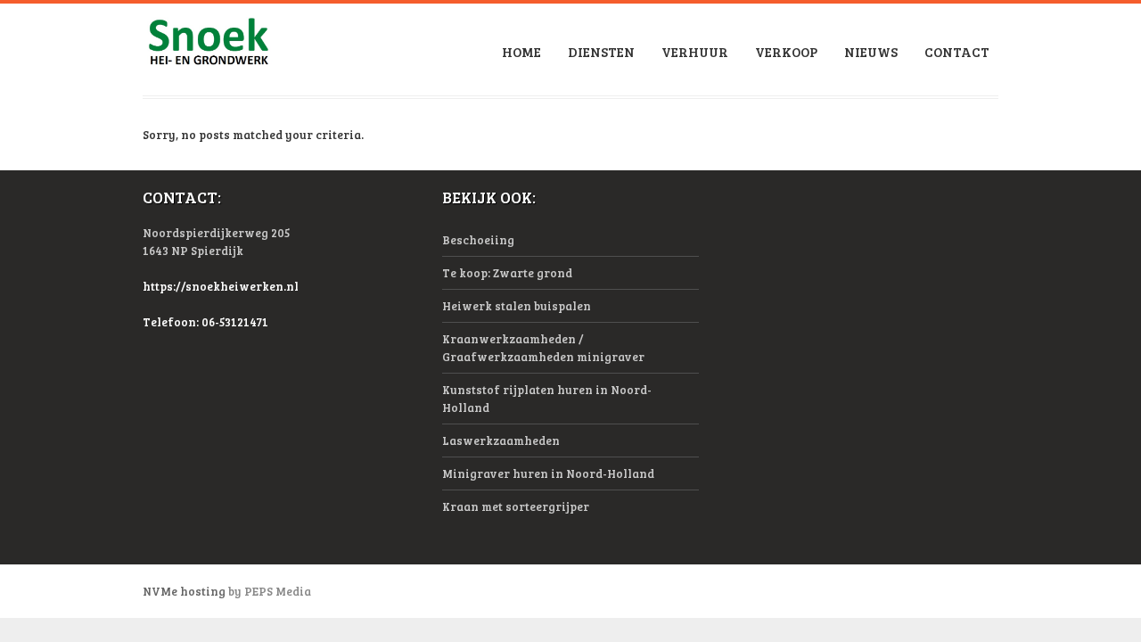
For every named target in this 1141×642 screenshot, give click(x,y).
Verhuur (694, 52)
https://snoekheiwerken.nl (221, 286)
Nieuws (871, 52)
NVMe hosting (184, 591)
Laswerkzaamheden (501, 440)
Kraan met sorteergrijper (515, 506)
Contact (956, 52)
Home (521, 52)
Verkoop (786, 52)
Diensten (601, 52)
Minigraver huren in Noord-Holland (548, 473)
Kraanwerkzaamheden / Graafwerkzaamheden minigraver (543, 348)
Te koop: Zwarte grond (507, 273)
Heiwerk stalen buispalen (516, 306)
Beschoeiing (478, 240)
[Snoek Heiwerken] (209, 60)
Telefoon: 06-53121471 (205, 322)
